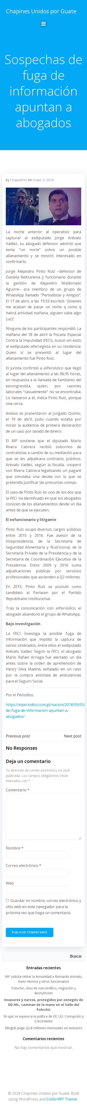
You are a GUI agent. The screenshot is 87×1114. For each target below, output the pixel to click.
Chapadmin (18, 180)
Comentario (17, 789)
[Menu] (44, 24)
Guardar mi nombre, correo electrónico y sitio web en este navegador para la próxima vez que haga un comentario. (43, 906)
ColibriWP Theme (62, 1099)
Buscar (76, 956)
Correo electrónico (23, 865)
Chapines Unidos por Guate (41, 11)
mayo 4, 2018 (43, 180)
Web (10, 883)
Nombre (14, 848)
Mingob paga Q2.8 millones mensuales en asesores (43, 1028)
